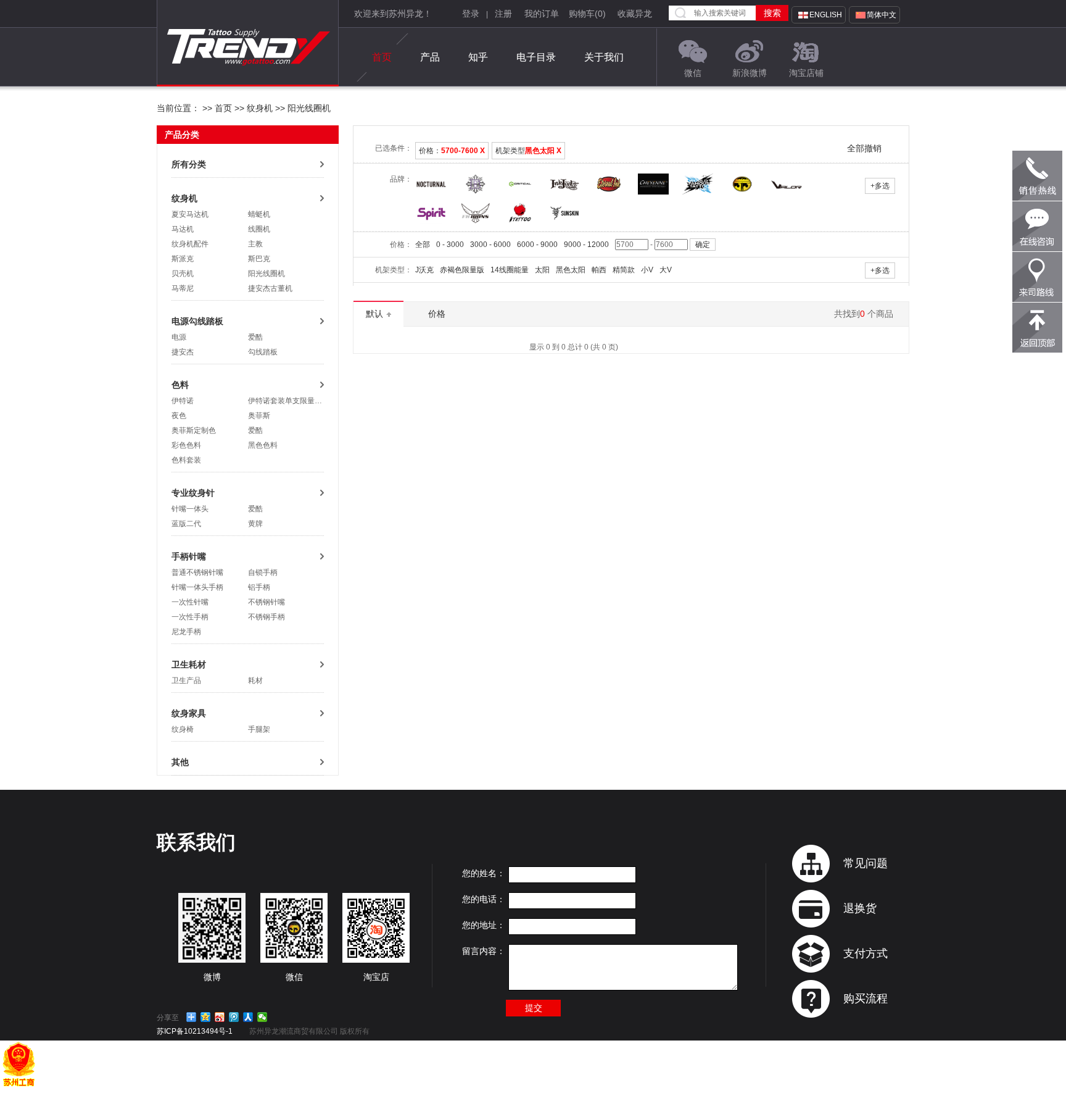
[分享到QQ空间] (205, 1017)
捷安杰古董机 (270, 288)
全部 (422, 244)
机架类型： (393, 270)
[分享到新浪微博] (220, 1017)
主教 (255, 244)
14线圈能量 (509, 270)
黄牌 (255, 523)
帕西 (599, 270)
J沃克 (424, 270)
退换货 (860, 908)
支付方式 (865, 953)
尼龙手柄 (186, 631)
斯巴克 (259, 258)
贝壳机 (182, 273)
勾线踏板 (263, 352)
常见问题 (865, 863)
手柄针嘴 (188, 556)
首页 (382, 57)
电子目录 (536, 57)
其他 (180, 762)
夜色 (178, 415)
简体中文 (881, 14)
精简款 (624, 270)
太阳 (542, 270)
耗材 (255, 680)
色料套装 (186, 460)
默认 (376, 314)
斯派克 (182, 258)
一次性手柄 (190, 617)
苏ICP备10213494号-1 (195, 1031)
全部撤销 (864, 148)
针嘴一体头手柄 (197, 587)
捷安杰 (182, 352)
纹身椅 (182, 729)
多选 (880, 186)
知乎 (478, 57)
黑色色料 (263, 445)
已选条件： (393, 148)
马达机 (182, 229)
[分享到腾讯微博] (234, 1017)
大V (665, 270)
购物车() (587, 14)
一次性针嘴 (190, 602)
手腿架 (259, 729)
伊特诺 (182, 400)
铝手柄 (259, 587)
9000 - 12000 (586, 244)
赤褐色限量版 (462, 270)
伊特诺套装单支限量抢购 (288, 400)
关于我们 (604, 57)
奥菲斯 (259, 415)
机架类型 (528, 150)
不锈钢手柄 (266, 617)
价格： (452, 150)
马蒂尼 (182, 288)
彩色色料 (186, 445)
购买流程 (865, 998)
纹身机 (259, 108)
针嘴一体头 (190, 509)
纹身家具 (188, 713)
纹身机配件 (190, 244)
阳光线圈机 (308, 108)
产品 (430, 57)
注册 (503, 14)
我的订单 (541, 14)
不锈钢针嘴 (266, 602)
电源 (178, 337)
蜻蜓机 (259, 214)
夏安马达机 (190, 214)
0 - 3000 (450, 244)
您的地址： (483, 925)
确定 (702, 244)
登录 (470, 14)
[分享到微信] (262, 1017)
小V (647, 270)
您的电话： (483, 899)
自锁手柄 (263, 572)
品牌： (401, 179)
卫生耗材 (188, 664)
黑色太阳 (570, 270)
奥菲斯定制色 (193, 430)
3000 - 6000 (490, 244)
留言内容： (483, 951)
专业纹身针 (193, 493)
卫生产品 (186, 680)
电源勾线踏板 (197, 321)
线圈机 (259, 229)
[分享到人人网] (248, 1017)
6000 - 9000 (537, 244)
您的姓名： (483, 873)
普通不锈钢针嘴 (197, 572)
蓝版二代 (186, 523)
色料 (180, 385)
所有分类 (188, 164)
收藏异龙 (635, 14)
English (825, 14)
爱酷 (255, 337)
